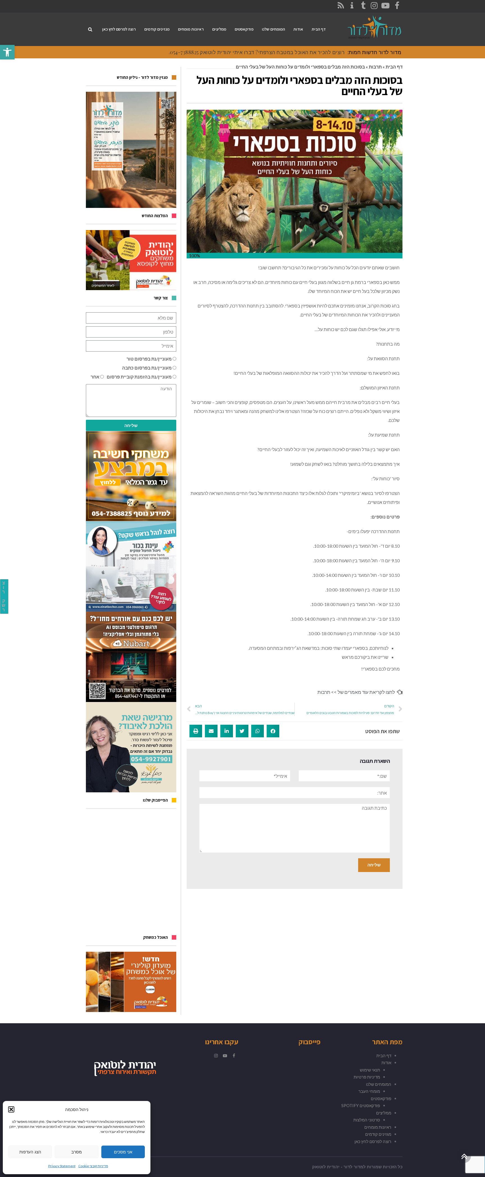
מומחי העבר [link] (369, 1091)
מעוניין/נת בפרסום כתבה (147, 367)
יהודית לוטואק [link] (326, 1166)
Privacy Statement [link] (62, 1166)
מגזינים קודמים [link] (378, 1134)
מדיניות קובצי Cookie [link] (93, 1166)
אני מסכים (123, 1152)
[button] (11, 1109)
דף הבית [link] (394, 66)
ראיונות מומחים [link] (377, 1127)
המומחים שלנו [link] (378, 1084)
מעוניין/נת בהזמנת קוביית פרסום (139, 376)
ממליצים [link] (383, 1112)
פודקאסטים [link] (381, 1098)
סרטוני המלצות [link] (366, 1119)
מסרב (76, 1152)
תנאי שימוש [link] (370, 1069)
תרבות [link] (375, 66)
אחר (95, 376)
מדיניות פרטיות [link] (367, 1076)
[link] (7, 52)
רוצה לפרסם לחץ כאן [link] (372, 1141)
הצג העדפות (30, 1152)
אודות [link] (386, 1062)
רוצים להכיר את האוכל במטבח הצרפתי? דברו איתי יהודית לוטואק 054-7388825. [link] (257, 52)
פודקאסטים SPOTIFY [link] (360, 1105)
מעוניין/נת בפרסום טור (149, 358)
